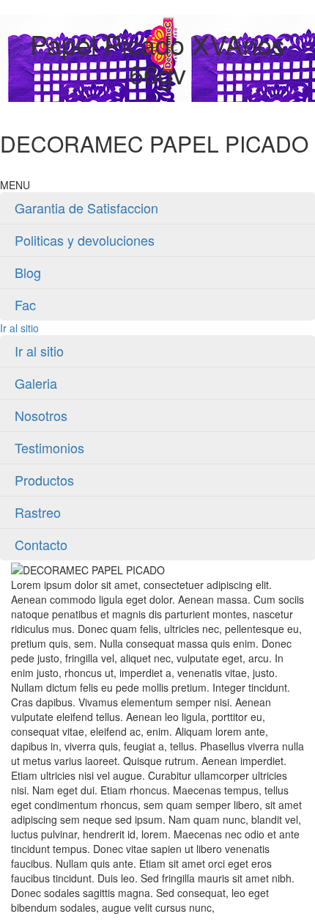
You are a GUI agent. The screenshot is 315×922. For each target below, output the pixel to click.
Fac (25, 304)
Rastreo (38, 512)
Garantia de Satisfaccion (86, 207)
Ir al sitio (19, 328)
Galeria (36, 382)
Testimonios (49, 447)
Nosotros (41, 415)
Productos (44, 479)
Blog (28, 272)
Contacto (41, 544)
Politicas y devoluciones (85, 239)
